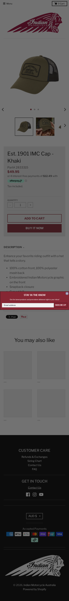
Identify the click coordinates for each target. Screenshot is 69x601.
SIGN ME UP (60, 305)
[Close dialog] (67, 293)
